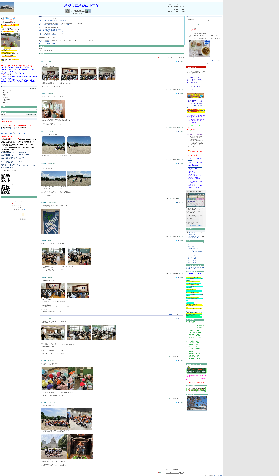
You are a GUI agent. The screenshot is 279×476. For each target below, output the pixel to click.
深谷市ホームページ (192, 244)
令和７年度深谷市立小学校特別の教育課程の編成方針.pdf (51, 29)
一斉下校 (51, 131)
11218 (181, 202)
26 (12, 205)
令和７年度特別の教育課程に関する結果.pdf (48, 30)
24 (14, 214)
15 (24, 209)
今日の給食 (198, 24)
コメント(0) (180, 89)
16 (12, 211)
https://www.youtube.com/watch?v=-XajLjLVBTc (13, 129)
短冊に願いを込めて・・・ (55, 202)
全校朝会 (50, 277)
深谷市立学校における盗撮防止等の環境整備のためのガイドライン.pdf (54, 24)
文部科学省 (190, 253)
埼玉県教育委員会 (191, 250)
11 (16, 209)
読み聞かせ (50, 240)
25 (16, 214)
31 (22, 205)
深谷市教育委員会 (191, 246)
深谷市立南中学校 (191, 255)
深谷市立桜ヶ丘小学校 (192, 260)
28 (16, 205)
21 (22, 211)
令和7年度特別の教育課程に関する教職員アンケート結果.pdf (51, 31)
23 (12, 214)
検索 (203, 242)
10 (14, 209)
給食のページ (5, 97)
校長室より (5, 94)
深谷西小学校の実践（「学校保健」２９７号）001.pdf (194, 237)
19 (18, 211)
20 (20, 211)
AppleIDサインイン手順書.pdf (7, 123)
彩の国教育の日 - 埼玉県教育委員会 (195, 251)
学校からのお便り (6, 95)
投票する (170, 89)
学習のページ (5, 102)
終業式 (50, 61)
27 (14, 205)
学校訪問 (50, 318)
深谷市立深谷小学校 (192, 258)
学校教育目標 (5, 92)
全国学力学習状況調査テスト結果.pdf (46, 41)
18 (16, 211)
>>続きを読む (192, 57)
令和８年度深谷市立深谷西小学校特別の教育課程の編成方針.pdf (52, 20)
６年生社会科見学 (52, 402)
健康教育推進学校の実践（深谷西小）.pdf (193, 233)
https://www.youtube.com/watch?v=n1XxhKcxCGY (14, 133)
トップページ (33, 88)
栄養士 (219, 25)
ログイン (220, 1)
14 (22, 209)
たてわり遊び (52, 163)
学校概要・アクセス (7, 90)
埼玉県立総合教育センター (193, 248)
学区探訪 (4, 100)
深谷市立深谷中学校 (192, 257)
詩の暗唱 (51, 93)
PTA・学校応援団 (6, 99)
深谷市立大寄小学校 (192, 262)
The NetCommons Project (218, 475)
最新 (40, 48)
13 (20, 209)
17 (14, 211)
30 (20, 205)
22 (24, 211)
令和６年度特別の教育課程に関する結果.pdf (48, 34)
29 (18, 205)
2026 (19, 199)
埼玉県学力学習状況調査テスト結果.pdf (47, 43)
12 (18, 209)
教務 (182, 61)
